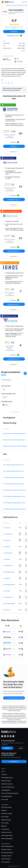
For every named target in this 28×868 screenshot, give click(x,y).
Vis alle (23, 50)
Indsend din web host (6, 784)
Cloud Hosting (5, 829)
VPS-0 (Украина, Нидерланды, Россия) (13, 464)
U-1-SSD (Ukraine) (8, 534)
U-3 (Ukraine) (6, 559)
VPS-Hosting (4, 823)
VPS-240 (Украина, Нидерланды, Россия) (14, 496)
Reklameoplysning (22, 5)
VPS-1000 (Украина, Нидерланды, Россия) (14, 509)
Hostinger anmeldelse (9, 188)
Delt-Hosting (4, 816)
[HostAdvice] (7, 2)
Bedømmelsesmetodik (11, 5)
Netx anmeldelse (16, 10)
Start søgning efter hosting (15, 698)
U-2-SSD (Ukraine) (8, 553)
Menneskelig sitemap (7, 777)
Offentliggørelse (5, 790)
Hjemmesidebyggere (7, 838)
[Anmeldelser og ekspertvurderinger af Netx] (2, 83)
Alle (4, 389)
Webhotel (4, 810)
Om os (3, 771)
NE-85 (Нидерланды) (8, 572)
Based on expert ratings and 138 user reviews (14, 27)
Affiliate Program (6, 780)
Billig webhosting (6, 819)
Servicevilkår (4, 799)
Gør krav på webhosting (7, 787)
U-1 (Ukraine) (6, 527)
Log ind (21, 748)
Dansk (6, 405)
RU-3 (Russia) (6, 610)
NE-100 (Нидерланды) (9, 584)
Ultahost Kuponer (6, 858)
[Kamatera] (10, 109)
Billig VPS (4, 826)
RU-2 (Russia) (6, 578)
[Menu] (25, 2)
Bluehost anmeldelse (9, 239)
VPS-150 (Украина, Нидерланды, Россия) (14, 490)
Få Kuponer (14, 142)
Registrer (7, 748)
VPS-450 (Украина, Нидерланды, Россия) (14, 502)
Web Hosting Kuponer (7, 846)
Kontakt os (4, 774)
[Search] (22, 2)
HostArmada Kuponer (7, 852)
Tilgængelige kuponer (14, 35)
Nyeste (5, 397)
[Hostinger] (10, 162)
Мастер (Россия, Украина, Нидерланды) (14, 439)
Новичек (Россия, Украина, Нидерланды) (14, 433)
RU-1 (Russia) (6, 540)
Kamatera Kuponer (6, 849)
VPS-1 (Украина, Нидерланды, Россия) (13, 471)
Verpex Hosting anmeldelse (9, 346)
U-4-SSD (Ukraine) (8, 597)
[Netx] (4, 12)
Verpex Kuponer (5, 862)
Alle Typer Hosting (6, 807)
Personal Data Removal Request (9, 793)
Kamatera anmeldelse (9, 134)
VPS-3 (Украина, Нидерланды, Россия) (13, 483)
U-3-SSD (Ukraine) (8, 565)
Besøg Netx (14, 31)
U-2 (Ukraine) (6, 546)
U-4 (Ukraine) (6, 591)
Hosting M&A (13, 761)
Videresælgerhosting (6, 835)
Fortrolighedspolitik (6, 796)
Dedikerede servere (6, 832)
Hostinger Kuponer (6, 855)
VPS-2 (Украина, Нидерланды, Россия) (13, 477)
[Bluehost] (10, 216)
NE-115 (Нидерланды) (9, 603)
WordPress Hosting (6, 813)
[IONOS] (10, 267)
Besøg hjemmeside (13, 199)
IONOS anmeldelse (9, 292)
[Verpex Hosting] (10, 320)
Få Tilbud (13, 146)
